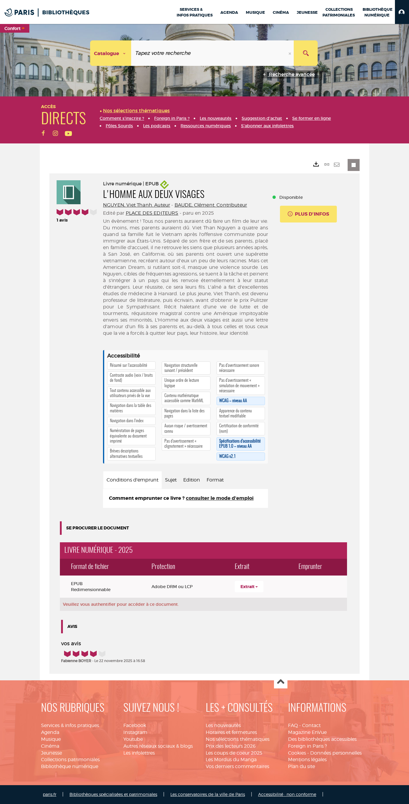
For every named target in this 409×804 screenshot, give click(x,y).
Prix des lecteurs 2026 (231, 746)
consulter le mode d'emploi (220, 498)
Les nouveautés (223, 725)
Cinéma (50, 746)
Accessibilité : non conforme (287, 794)
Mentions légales (307, 759)
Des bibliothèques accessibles (322, 739)
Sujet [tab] (171, 480)
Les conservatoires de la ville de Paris (207, 794)
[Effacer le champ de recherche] (290, 53)
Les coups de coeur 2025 (234, 753)
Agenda (50, 732)
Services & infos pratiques (70, 725)
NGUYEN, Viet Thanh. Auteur (136, 205)
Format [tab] (215, 480)
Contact (311, 725)
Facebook (134, 725)
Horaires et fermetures (231, 732)
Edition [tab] (191, 480)
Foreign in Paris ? (307, 746)
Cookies (297, 753)
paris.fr (49, 794)
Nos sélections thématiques (237, 739)
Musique (51, 739)
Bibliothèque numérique (69, 766)
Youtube (133, 739)
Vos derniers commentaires (237, 766)
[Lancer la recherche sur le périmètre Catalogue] (306, 53)
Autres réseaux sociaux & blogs (158, 746)
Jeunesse (51, 753)
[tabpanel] (185, 498)
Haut (280, 682)
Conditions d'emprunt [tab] (132, 480)
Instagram (135, 732)
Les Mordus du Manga (231, 759)
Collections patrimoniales (70, 759)
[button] (402, 12)
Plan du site (301, 766)
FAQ (293, 725)
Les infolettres (139, 753)
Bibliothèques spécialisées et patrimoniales (113, 794)
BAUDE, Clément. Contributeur (211, 205)
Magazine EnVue (307, 732)
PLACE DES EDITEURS (152, 213)
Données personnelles (336, 753)
